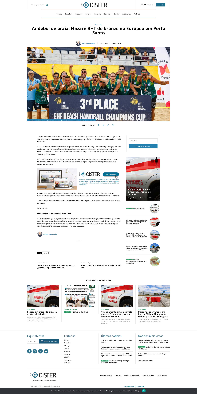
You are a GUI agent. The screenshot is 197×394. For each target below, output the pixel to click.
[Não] (194, 391)
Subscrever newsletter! (50, 341)
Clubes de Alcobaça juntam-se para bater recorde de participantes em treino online (153, 341)
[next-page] (156, 160)
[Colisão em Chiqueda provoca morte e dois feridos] (143, 179)
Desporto (98, 25)
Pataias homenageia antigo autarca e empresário (136, 261)
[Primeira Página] (155, 209)
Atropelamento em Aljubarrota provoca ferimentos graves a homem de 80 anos (136, 222)
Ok (144, 391)
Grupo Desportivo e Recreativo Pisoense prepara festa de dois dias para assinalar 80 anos (136, 248)
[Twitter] (103, 125)
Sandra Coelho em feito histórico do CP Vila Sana (101, 266)
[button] (47, 5)
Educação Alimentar (145, 361)
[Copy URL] (108, 125)
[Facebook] (98, 125)
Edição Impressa (70, 309)
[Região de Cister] (94, 5)
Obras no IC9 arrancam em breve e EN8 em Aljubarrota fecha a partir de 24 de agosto (136, 235)
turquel (46, 253)
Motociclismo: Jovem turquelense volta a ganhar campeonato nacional (56, 266)
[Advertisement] (79, 246)
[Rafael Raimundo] (79, 43)
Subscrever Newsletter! (144, 146)
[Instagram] (35, 351)
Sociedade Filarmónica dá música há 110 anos (154, 348)
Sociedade (31, 309)
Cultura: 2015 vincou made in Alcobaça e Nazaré (152, 355)
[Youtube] (46, 351)
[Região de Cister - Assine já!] (79, 179)
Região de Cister (133, 198)
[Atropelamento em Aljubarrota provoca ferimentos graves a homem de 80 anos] (155, 222)
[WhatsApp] (113, 125)
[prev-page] (152, 160)
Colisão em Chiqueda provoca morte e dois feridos (139, 192)
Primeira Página (139, 208)
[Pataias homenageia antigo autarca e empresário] (155, 261)
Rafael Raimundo (88, 43)
